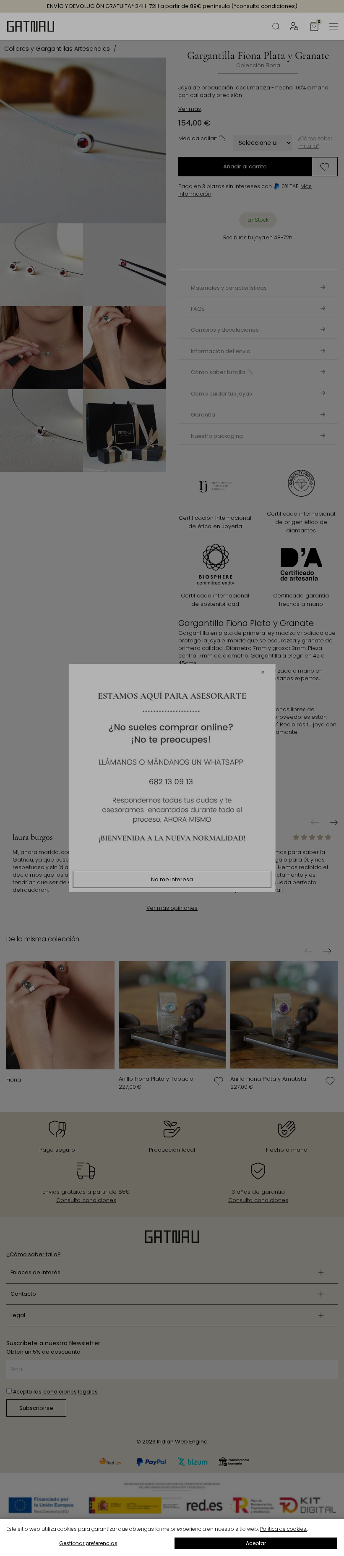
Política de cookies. (283, 1528)
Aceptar (256, 1543)
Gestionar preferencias (88, 1543)
